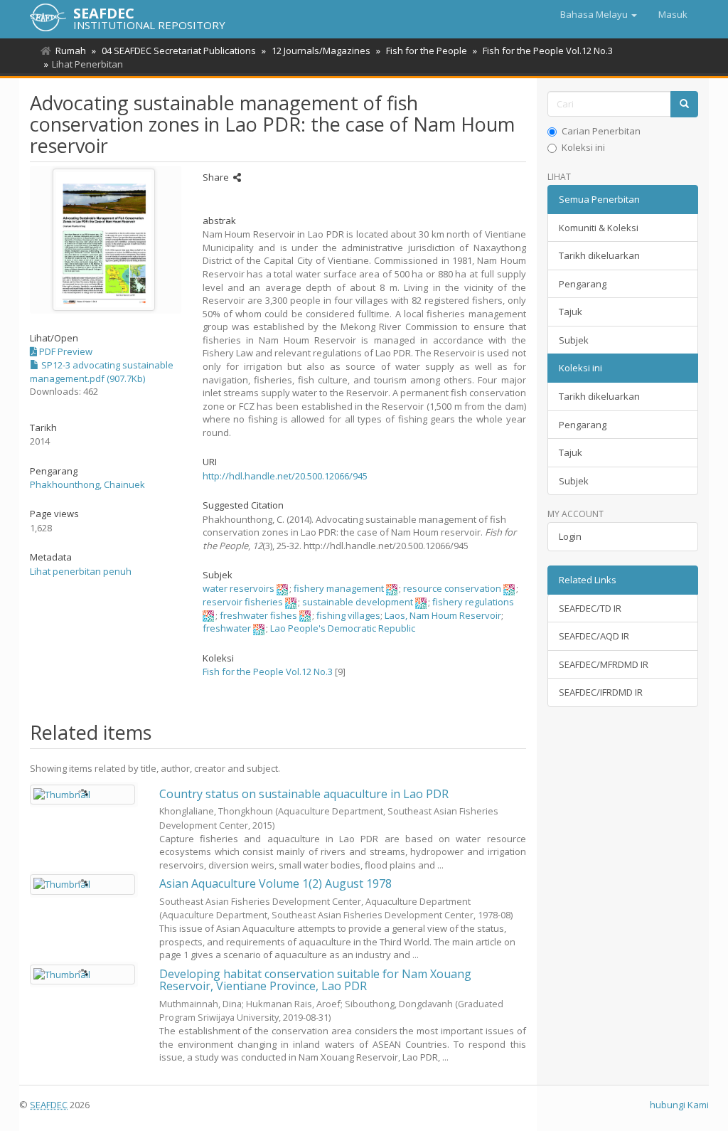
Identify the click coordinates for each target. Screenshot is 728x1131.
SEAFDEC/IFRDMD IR (601, 692)
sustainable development (357, 601)
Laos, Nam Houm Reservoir (443, 615)
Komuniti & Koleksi (598, 227)
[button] (599, 14)
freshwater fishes (258, 615)
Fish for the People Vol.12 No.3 (548, 50)
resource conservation (452, 588)
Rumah (70, 50)
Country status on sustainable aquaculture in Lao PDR (304, 794)
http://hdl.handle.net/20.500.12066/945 (285, 475)
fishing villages (348, 615)
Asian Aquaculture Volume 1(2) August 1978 (275, 883)
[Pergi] (684, 104)
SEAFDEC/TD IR (590, 608)
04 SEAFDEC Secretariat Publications (179, 50)
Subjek (574, 340)
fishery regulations (473, 601)
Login (570, 536)
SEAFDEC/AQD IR (594, 636)
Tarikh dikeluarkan (599, 255)
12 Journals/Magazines (321, 50)
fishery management (339, 588)
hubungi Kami (679, 1104)
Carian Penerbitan (601, 130)
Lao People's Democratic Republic (342, 628)
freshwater (227, 628)
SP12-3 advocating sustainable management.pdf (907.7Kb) (101, 372)
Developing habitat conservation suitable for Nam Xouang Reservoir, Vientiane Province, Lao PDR (315, 980)
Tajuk (570, 311)
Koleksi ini (583, 147)
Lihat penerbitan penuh (81, 571)
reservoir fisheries (243, 601)
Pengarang (582, 283)
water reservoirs (238, 588)
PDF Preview (64, 351)
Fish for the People (426, 50)
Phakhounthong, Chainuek (87, 484)
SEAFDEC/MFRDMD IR (603, 664)
